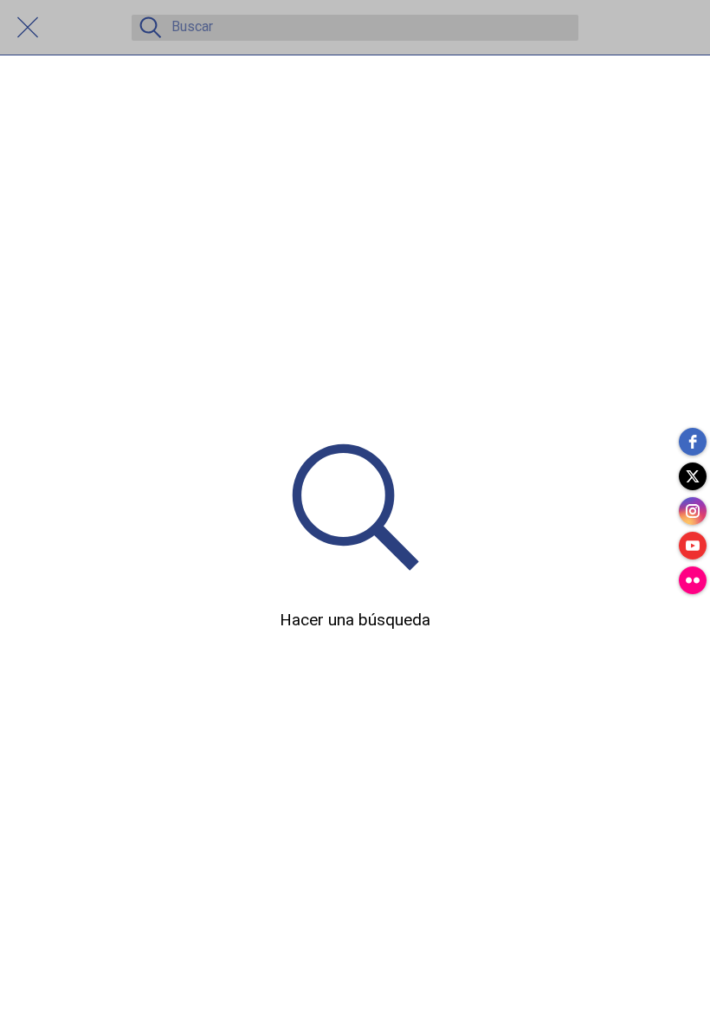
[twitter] (693, 476)
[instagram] (693, 511)
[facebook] (693, 442)
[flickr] (693, 580)
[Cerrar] (27, 27)
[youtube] (693, 546)
